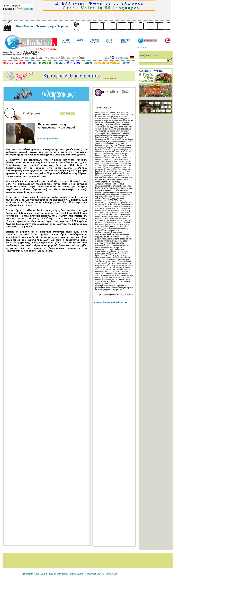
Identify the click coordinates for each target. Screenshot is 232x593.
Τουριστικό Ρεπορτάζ (59, 574)
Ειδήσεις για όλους (30, 574)
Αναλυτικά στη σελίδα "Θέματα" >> (110, 302)
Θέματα (44, 574)
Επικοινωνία (111, 574)
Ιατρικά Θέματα (76, 574)
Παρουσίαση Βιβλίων (95, 574)
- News (105, 57)
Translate (28, 8)
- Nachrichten (122, 57)
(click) (32, 62)
